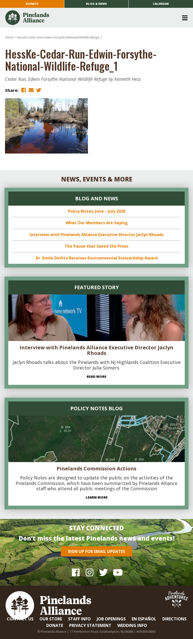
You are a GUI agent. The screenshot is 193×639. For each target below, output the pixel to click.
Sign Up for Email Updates (96, 551)
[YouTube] (117, 572)
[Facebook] (75, 572)
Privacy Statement (90, 625)
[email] (31, 90)
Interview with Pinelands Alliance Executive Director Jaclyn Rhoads (97, 234)
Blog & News (96, 4)
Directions (174, 619)
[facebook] (23, 90)
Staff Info (79, 619)
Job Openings (111, 619)
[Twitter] (103, 572)
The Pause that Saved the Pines (96, 246)
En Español (144, 619)
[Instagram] (89, 572)
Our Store (50, 619)
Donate (32, 4)
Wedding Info (132, 625)
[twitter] (38, 90)
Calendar (161, 4)
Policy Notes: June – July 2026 (96, 211)
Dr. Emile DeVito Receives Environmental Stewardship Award (97, 258)
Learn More (97, 497)
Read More (96, 376)
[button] (94, 17)
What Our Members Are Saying (97, 222)
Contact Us (20, 619)
